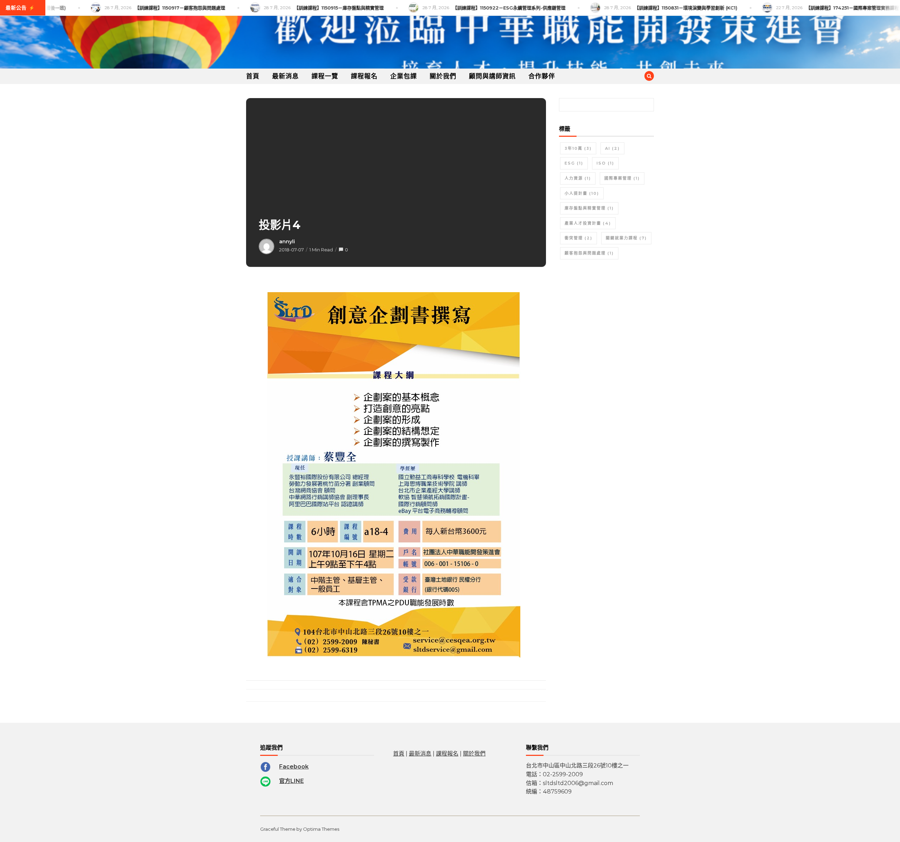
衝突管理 (578, 238)
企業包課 (403, 76)
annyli (287, 241)
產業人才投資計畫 (588, 223)
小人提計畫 (582, 193)
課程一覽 (324, 76)
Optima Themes (321, 829)
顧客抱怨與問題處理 (589, 253)
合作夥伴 (541, 76)
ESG (574, 163)
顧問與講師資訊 (492, 76)
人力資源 (578, 178)
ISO (605, 163)
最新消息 (285, 76)
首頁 (252, 76)
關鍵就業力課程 (626, 238)
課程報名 (364, 76)
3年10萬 (578, 148)
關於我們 (443, 76)
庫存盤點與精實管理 (589, 208)
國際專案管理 (622, 178)
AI (612, 148)
